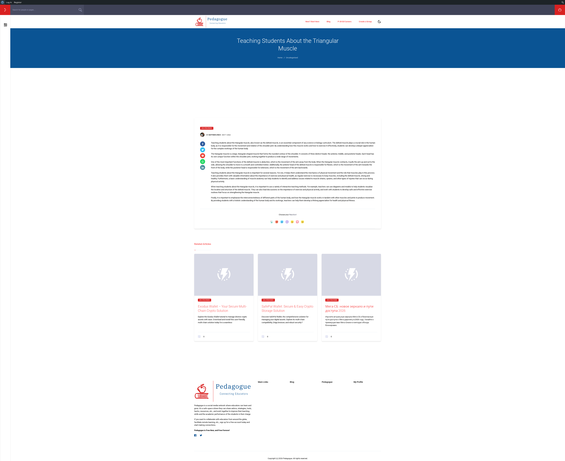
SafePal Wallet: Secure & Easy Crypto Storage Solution (287, 309)
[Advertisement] (287, 90)
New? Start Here (312, 21)
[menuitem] (2, 2)
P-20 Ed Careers (345, 21)
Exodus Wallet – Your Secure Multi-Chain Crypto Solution (222, 309)
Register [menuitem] (18, 2)
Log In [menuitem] (9, 2)
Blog (328, 21)
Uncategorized (206, 128)
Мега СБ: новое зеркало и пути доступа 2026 (349, 309)
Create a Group (365, 21)
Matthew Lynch (215, 135)
